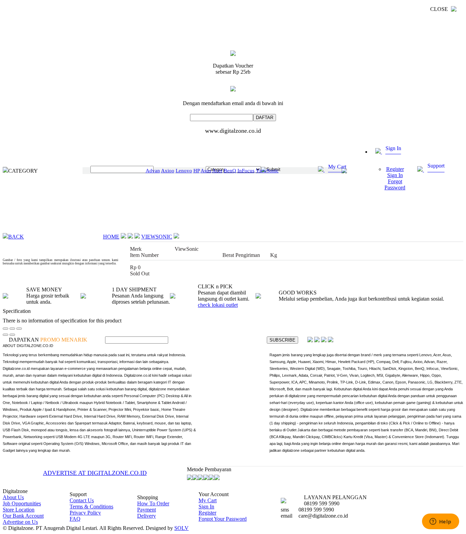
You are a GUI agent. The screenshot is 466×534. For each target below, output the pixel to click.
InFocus (245, 170)
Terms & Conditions (91, 506)
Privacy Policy (85, 513)
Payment (146, 510)
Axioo (167, 170)
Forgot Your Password (223, 519)
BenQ (230, 170)
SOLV (181, 528)
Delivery (146, 516)
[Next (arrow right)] (12, 335)
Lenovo (184, 170)
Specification (17, 311)
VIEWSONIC (156, 237)
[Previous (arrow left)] (5, 335)
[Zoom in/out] (19, 329)
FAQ (75, 519)
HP (196, 170)
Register (207, 513)
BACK (16, 237)
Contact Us (82, 500)
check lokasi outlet (218, 305)
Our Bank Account (23, 516)
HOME (111, 237)
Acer (217, 170)
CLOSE (439, 9)
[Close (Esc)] (5, 329)
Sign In (206, 506)
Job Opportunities (22, 503)
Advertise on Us (20, 522)
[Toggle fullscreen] (12, 329)
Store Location (18, 510)
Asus (206, 170)
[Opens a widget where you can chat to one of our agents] (440, 522)
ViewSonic (267, 170)
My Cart (208, 500)
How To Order (153, 503)
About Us (13, 497)
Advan (153, 170)
